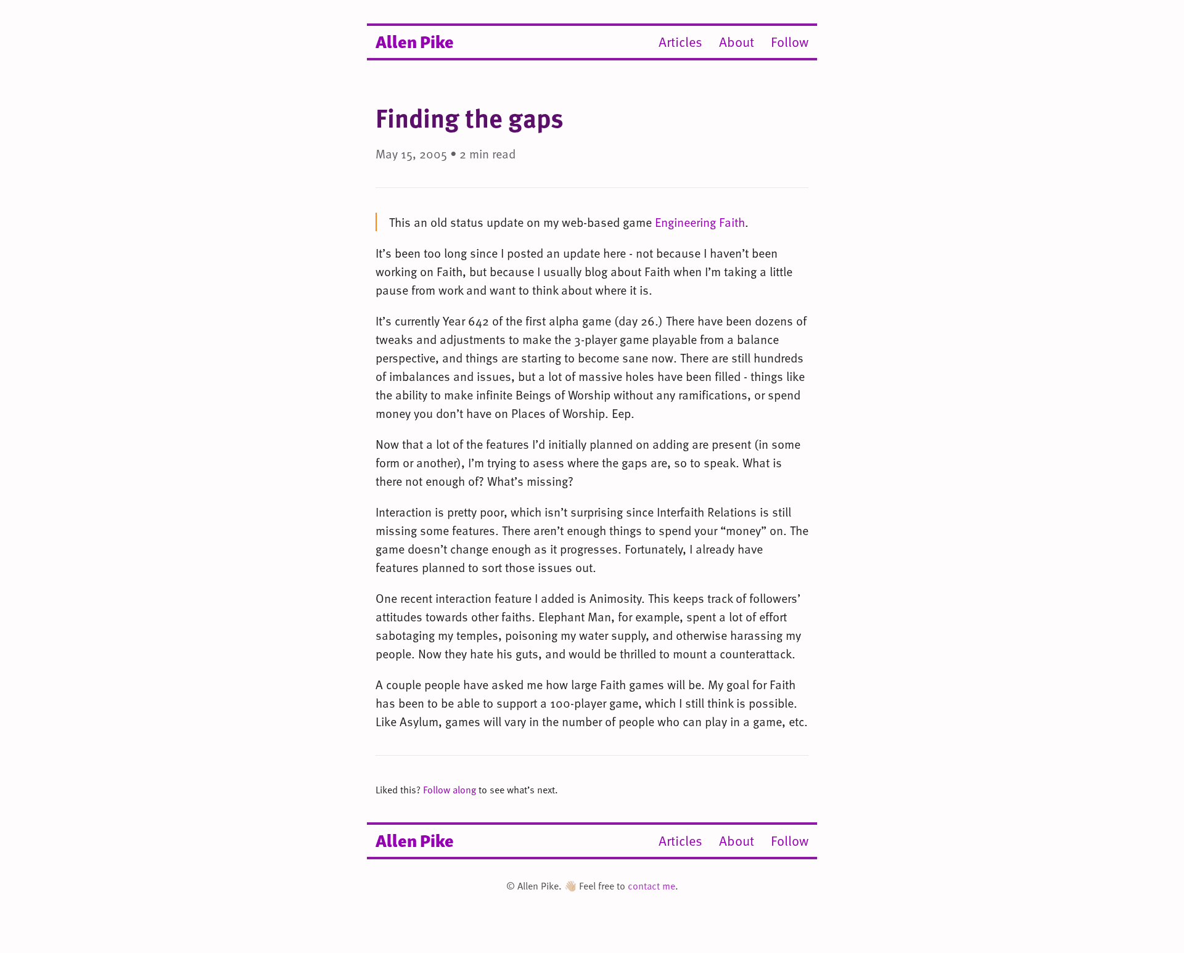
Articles (680, 41)
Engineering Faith (700, 222)
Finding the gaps (470, 117)
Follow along (449, 789)
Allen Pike (415, 40)
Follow (789, 41)
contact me (651, 885)
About (736, 41)
